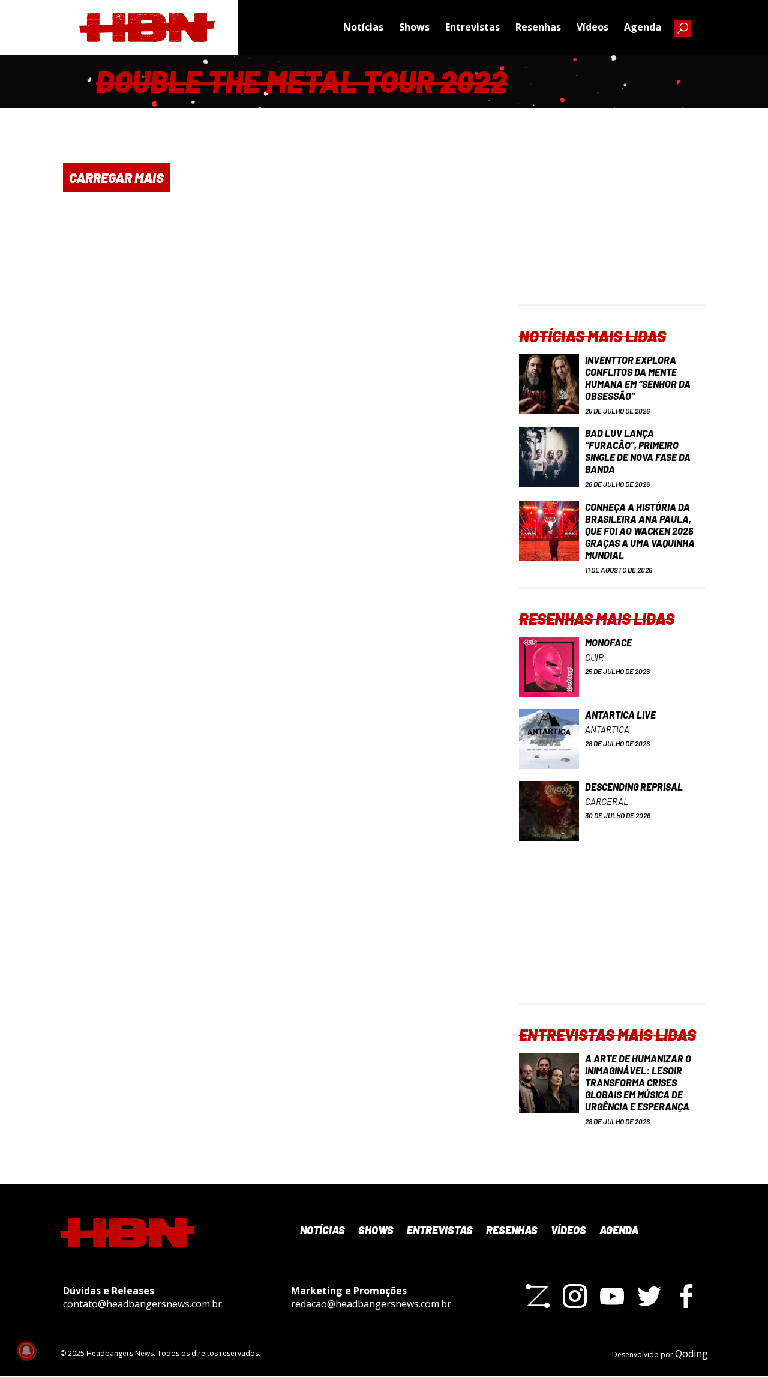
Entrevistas (472, 27)
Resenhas (538, 27)
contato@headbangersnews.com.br (142, 1303)
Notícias (363, 27)
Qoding (691, 1353)
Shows (414, 27)
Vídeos (592, 27)
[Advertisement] (612, 229)
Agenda (642, 27)
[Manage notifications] (26, 1350)
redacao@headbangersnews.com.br (371, 1303)
